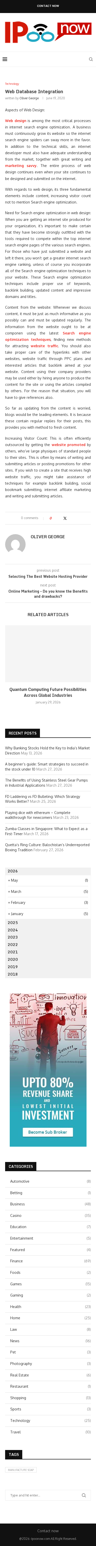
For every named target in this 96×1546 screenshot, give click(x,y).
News (50, 1341)
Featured (50, 1250)
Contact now (48, 6)
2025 (13, 923)
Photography (50, 1363)
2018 (13, 974)
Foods (50, 1272)
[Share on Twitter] (65, 518)
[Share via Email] (75, 518)
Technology (50, 1420)
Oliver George (29, 98)
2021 (13, 952)
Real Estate (50, 1375)
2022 (13, 945)
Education (50, 1227)
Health (50, 1306)
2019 (13, 967)
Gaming (50, 1295)
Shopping (50, 1398)
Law (50, 1329)
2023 (13, 937)
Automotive (50, 1181)
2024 (13, 930)
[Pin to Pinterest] (70, 518)
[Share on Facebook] (59, 518)
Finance (50, 1261)
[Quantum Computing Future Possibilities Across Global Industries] (48, 653)
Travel (50, 1432)
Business (50, 1204)
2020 (13, 959)
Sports (50, 1409)
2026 (13, 871)
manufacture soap (21, 1469)
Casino (50, 1215)
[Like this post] (54, 518)
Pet (50, 1352)
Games (50, 1284)
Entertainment (50, 1238)
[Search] (90, 59)
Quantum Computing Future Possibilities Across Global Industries (48, 692)
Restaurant (50, 1386)
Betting (50, 1193)
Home (50, 1318)
